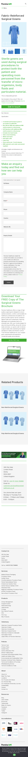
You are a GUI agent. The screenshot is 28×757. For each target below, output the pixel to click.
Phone (5, 209)
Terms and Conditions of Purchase (10, 662)
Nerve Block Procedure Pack (9, 593)
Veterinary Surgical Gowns (8, 631)
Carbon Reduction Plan (7, 650)
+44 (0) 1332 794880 (16, 481)
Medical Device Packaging (8, 574)
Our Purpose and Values (8, 680)
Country (6, 218)
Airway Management (7, 602)
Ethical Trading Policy (7, 652)
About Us (4, 674)
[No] (26, 751)
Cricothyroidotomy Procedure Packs (11, 580)
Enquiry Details (8, 235)
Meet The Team (5, 676)
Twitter (3, 711)
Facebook (4, 707)
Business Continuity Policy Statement (11, 660)
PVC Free (4, 615)
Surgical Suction (5, 603)
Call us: (9, 565)
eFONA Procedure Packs (8, 591)
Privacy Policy (5, 647)
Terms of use (5, 645)
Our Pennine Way (6, 681)
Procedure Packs (6, 576)
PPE (2, 613)
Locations (4, 678)
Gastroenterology (6, 605)
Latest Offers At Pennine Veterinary (11, 636)
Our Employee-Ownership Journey (11, 683)
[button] (5, 44)
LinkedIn (3, 709)
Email (5, 200)
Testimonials (4, 703)
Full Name (6, 183)
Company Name (8, 192)
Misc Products (5, 616)
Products (4, 598)
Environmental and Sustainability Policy (12, 658)
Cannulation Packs (6, 634)
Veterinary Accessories (7, 629)
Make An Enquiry (6, 705)
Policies (4, 642)
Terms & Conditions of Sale (8, 665)
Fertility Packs (5, 578)
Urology (3, 609)
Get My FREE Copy (14, 340)
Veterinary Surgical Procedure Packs (11, 625)
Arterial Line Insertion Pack (8, 584)
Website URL (7, 227)
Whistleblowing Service (7, 664)
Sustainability (5, 685)
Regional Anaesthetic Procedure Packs (12, 589)
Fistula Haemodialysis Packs (9, 582)
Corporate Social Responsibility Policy (11, 654)
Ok (14, 754)
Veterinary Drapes (6, 627)
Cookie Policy (5, 649)
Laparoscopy (5, 607)
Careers (3, 687)
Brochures (4, 701)
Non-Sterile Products (7, 611)
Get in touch (14, 106)
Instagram (4, 712)
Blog (2, 697)
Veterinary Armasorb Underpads (10, 633)
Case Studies (4, 699)
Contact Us (4, 689)
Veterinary (5, 622)
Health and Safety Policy (8, 656)
